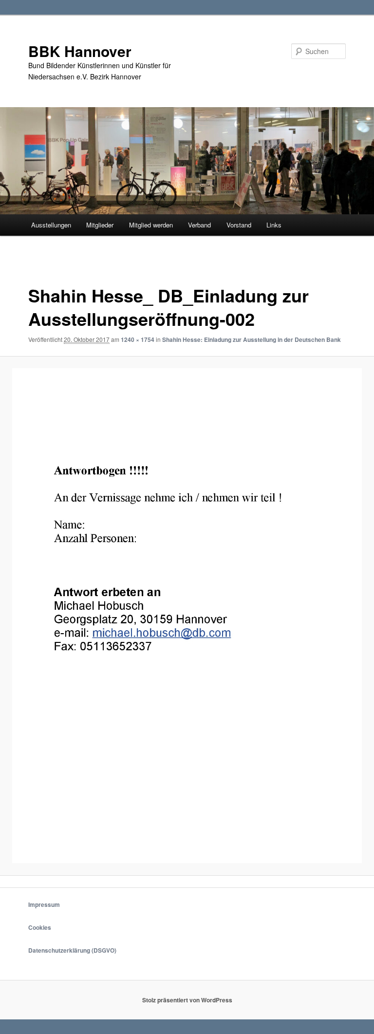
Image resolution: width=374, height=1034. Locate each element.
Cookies (39, 927)
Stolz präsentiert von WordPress (187, 1000)
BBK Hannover (79, 50)
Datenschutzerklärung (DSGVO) (72, 950)
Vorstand (238, 224)
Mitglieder (99, 224)
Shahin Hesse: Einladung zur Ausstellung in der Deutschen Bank (251, 339)
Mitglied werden (151, 224)
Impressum (44, 904)
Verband (199, 224)
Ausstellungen (51, 224)
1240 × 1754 (137, 339)
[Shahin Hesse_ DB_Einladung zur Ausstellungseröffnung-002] (187, 615)
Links (273, 224)
